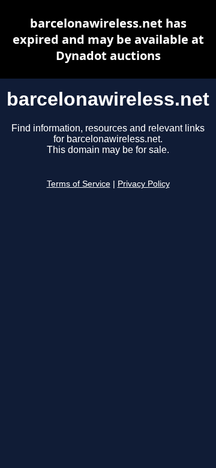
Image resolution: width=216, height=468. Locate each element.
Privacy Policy (144, 183)
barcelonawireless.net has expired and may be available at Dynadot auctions (108, 39)
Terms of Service (78, 183)
